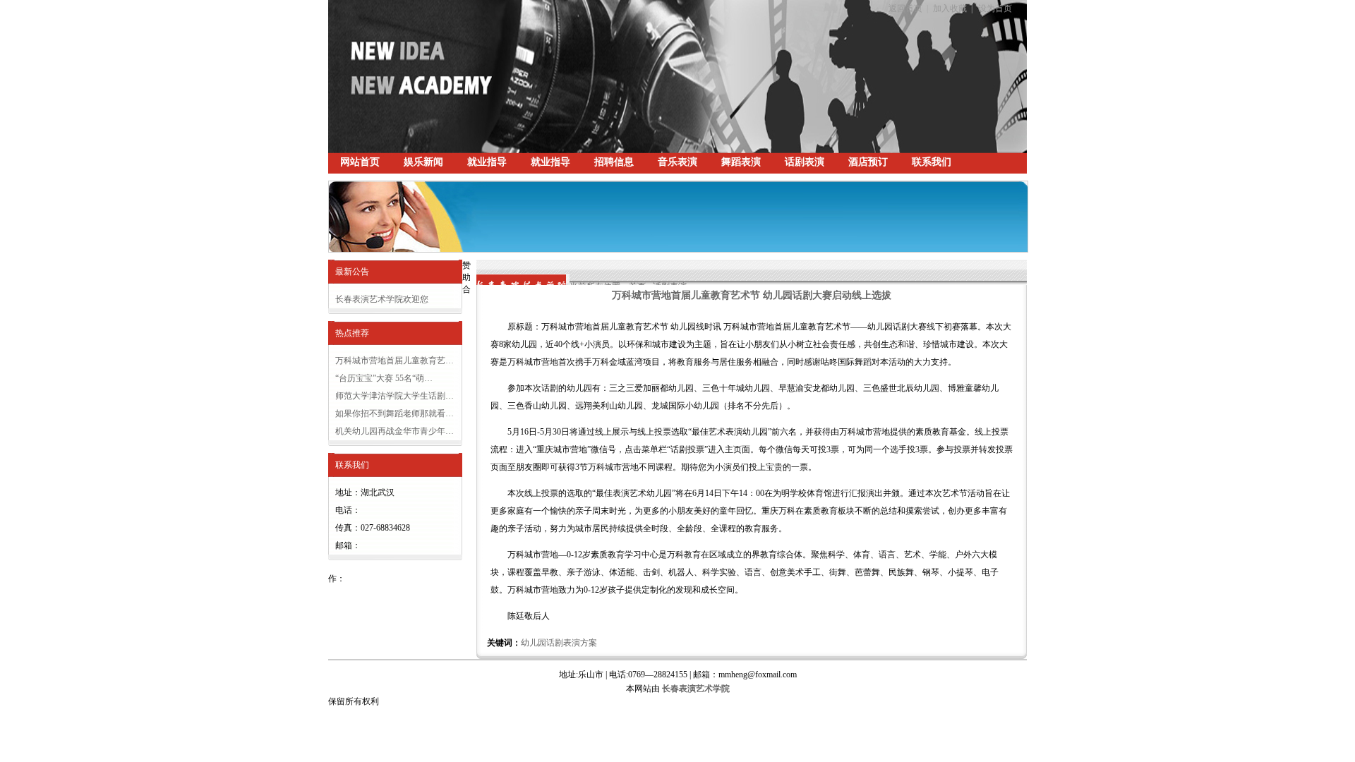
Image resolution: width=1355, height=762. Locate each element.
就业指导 (487, 162)
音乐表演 (677, 162)
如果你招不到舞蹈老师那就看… (394, 413)
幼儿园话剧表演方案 (559, 643)
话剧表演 (804, 162)
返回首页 (905, 8)
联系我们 (931, 162)
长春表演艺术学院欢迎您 (381, 299)
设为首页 (995, 8)
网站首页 (360, 162)
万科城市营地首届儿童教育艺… (394, 360)
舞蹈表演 (741, 162)
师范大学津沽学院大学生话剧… (394, 396)
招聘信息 (614, 162)
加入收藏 (950, 8)
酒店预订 (868, 162)
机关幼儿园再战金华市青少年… (394, 431)
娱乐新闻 (423, 162)
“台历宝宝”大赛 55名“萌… (384, 378)
